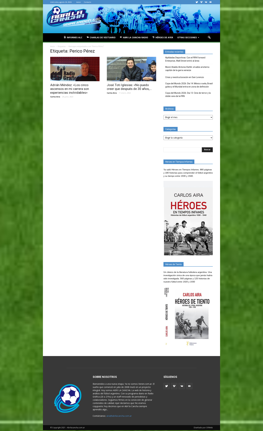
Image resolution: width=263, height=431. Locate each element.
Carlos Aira (55, 97)
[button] (209, 37)
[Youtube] (210, 2)
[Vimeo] (201, 2)
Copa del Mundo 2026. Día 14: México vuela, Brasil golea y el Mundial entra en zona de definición (189, 85)
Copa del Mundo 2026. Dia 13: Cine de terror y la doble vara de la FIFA (188, 94)
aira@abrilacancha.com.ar (119, 415)
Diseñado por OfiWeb (203, 427)
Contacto (87, 2)
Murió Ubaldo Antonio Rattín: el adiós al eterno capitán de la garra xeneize (187, 68)
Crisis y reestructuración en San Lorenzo (184, 77)
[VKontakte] (206, 2)
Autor (78, 2)
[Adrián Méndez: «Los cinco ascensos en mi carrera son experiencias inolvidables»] (75, 69)
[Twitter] (197, 2)
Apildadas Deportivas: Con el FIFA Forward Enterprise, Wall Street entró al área (185, 59)
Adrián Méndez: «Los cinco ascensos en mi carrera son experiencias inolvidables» (69, 88)
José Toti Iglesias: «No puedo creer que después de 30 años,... (129, 87)
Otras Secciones (187, 37)
